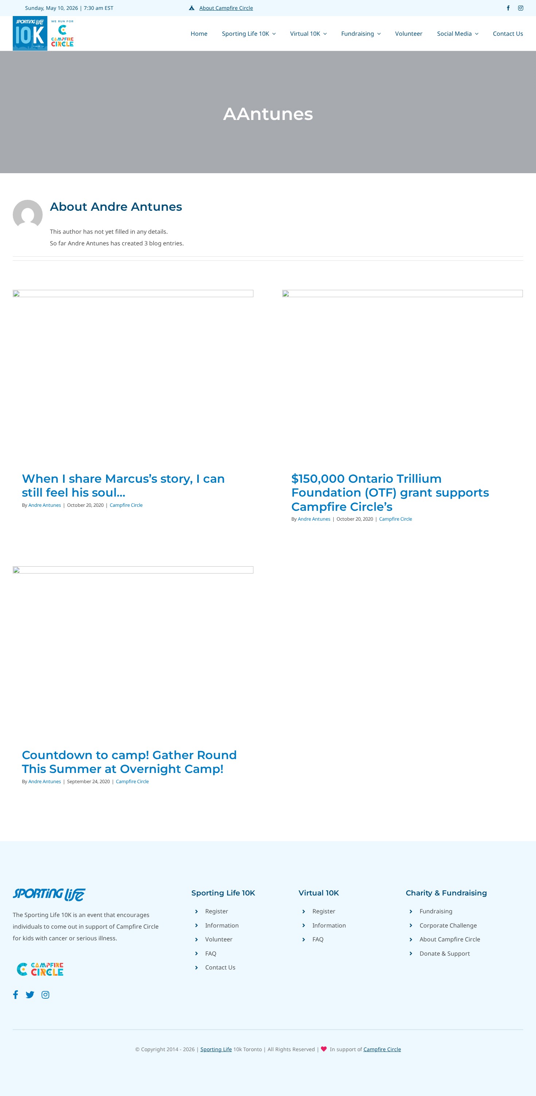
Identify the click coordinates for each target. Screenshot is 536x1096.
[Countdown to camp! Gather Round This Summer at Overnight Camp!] (133, 650)
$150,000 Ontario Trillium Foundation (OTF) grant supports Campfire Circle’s (390, 492)
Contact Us (220, 967)
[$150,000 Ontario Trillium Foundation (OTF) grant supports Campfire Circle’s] (402, 373)
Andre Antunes (44, 505)
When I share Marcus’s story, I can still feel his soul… (123, 485)
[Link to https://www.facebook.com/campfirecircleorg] (15, 994)
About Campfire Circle (226, 7)
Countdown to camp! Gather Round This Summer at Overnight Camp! (129, 762)
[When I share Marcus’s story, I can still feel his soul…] (133, 373)
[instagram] (520, 8)
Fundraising (436, 911)
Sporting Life (216, 1049)
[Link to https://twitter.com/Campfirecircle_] (30, 994)
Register (216, 911)
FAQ (211, 953)
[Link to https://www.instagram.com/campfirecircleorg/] (45, 994)
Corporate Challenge (448, 925)
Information (222, 925)
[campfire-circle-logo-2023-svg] (40, 960)
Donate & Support (445, 953)
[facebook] (508, 8)
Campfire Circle (133, 388)
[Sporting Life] (49, 891)
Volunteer (219, 939)
